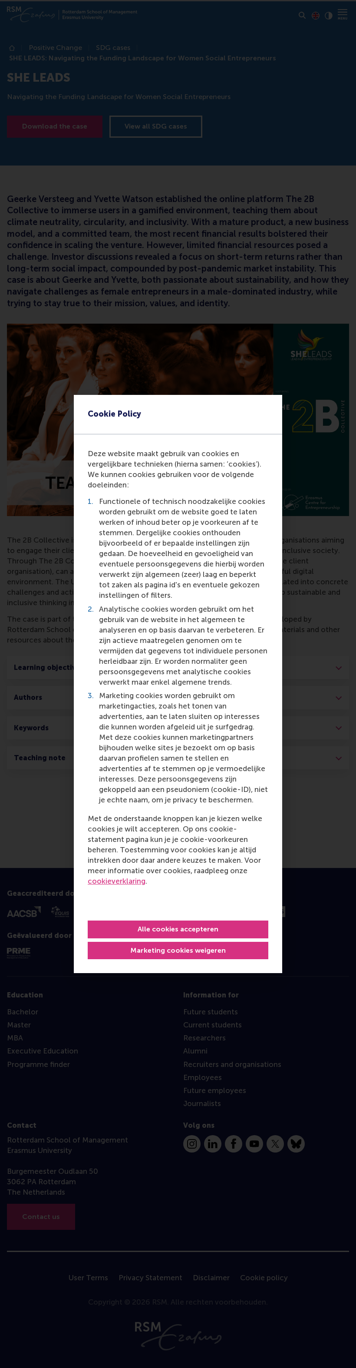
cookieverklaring (116, 881)
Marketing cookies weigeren (178, 950)
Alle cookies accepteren (178, 929)
